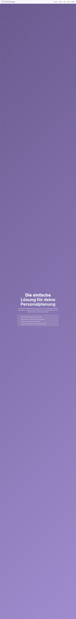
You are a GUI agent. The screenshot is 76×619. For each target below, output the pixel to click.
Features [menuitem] (55, 1)
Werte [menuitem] (68, 1)
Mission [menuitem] (60, 1)
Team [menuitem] (64, 1)
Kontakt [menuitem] (72, 1)
